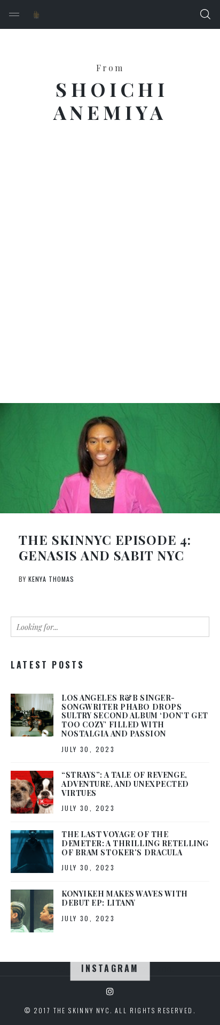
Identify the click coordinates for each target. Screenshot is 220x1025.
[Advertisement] (110, 271)
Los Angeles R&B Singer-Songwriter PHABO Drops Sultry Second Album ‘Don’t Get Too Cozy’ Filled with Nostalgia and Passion (134, 716)
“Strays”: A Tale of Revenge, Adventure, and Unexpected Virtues (125, 784)
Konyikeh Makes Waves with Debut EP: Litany (124, 898)
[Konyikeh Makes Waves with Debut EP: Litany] (32, 911)
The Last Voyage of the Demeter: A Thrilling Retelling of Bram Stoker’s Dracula (135, 843)
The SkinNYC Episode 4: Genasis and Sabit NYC (105, 547)
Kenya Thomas (51, 578)
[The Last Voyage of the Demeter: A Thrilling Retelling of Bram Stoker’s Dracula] (32, 851)
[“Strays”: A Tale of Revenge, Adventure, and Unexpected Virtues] (32, 792)
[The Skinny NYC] (36, 14)
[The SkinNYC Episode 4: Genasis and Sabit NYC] (110, 458)
